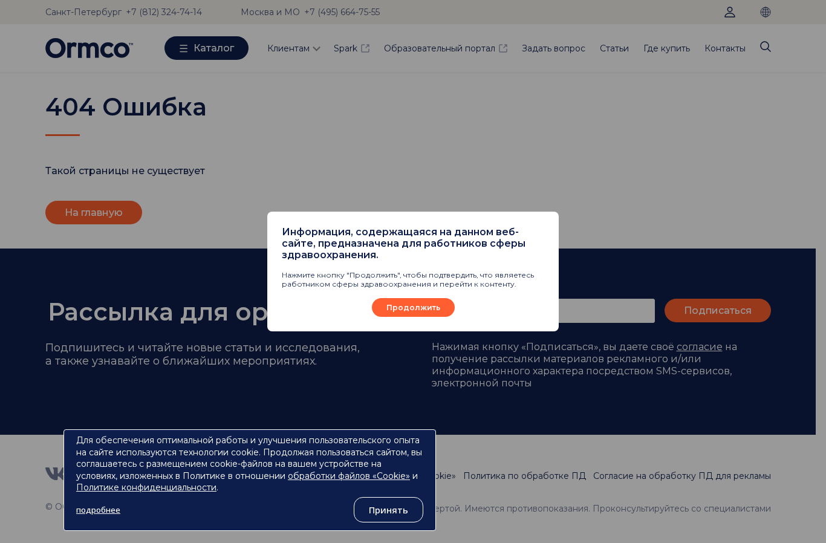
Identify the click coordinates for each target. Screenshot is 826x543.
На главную (94, 212)
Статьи (614, 48)
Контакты (725, 48)
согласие (700, 347)
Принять (388, 510)
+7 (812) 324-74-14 (164, 12)
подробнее (98, 509)
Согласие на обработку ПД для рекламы (682, 475)
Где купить (666, 48)
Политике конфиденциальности (146, 487)
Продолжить (413, 307)
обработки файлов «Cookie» (349, 475)
